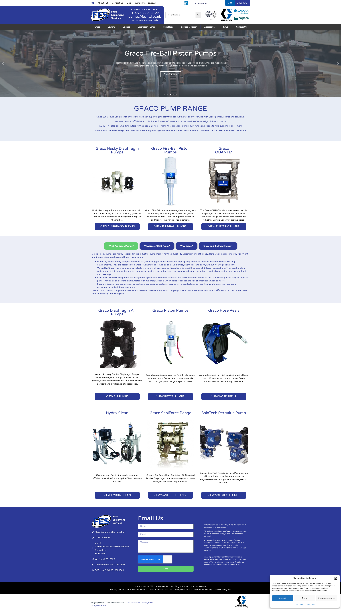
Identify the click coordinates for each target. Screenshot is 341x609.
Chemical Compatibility (202, 589)
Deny (304, 598)
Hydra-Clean (117, 413)
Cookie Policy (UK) (223, 589)
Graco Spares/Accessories (160, 589)
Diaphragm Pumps (146, 27)
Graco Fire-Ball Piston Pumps (170, 150)
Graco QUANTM (117, 589)
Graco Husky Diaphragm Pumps (117, 150)
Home (137, 586)
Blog (129, 3)
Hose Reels (168, 27)
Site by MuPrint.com (98, 606)
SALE (225, 27)
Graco (97, 27)
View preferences (326, 598)
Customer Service (164, 586)
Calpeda (126, 27)
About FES (103, 3)
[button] (335, 578)
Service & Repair (189, 27)
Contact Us (117, 3)
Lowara (111, 27)
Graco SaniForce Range (170, 413)
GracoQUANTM (223, 150)
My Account (201, 586)
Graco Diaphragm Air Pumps (117, 312)
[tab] (121, 246)
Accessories (209, 27)
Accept (282, 598)
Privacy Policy (310, 604)
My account (200, 3)
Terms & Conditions (133, 603)
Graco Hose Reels (223, 310)
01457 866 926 (142, 13)
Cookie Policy (298, 604)
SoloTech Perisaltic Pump (223, 413)
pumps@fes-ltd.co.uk (145, 3)
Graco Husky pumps (102, 254)
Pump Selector (181, 589)
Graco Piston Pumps (170, 310)
